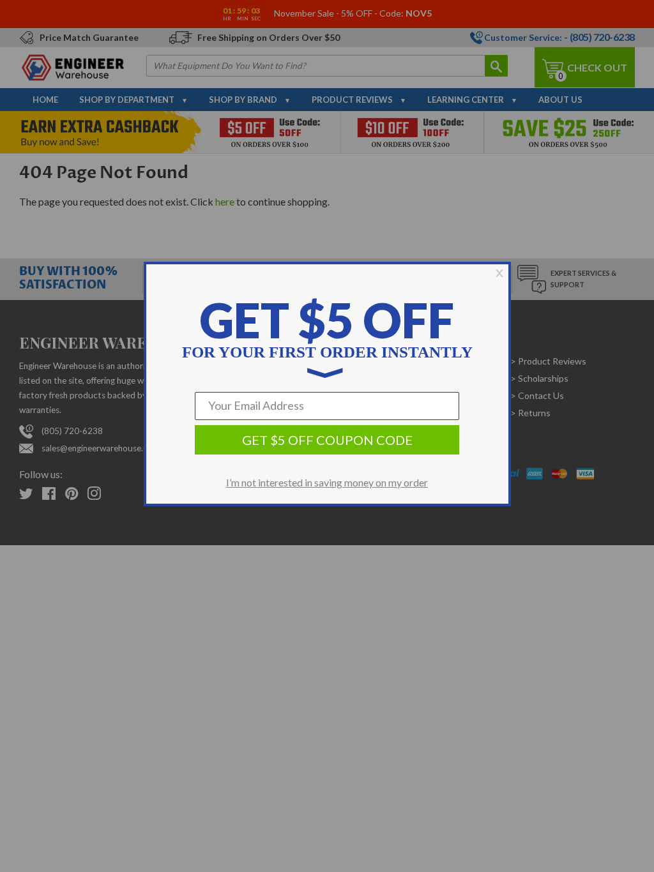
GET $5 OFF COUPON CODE (327, 439)
